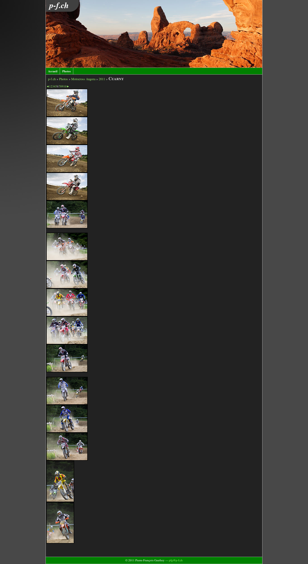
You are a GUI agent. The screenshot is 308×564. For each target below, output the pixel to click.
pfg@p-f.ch (176, 560)
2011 (102, 79)
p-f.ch (52, 79)
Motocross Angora (83, 79)
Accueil (52, 71)
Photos (66, 71)
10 (65, 86)
